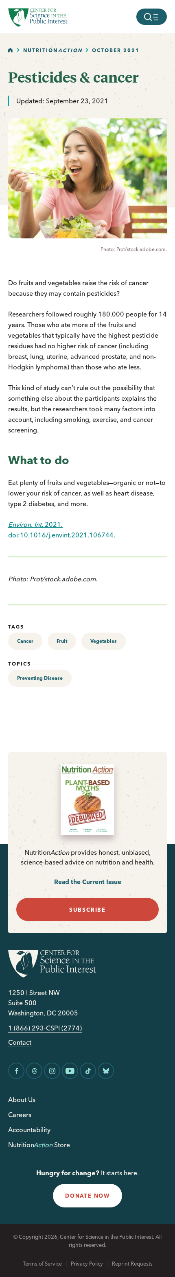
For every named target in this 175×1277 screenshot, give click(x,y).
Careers (19, 1115)
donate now (87, 1195)
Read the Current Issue (87, 881)
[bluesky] (106, 1071)
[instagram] (52, 1071)
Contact (19, 1042)
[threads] (34, 1071)
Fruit (62, 641)
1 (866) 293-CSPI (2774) (45, 1028)
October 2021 (116, 50)
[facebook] (16, 1071)
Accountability (29, 1130)
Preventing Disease (40, 678)
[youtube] (70, 1071)
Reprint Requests (132, 1263)
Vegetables (103, 641)
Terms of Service (42, 1263)
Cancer (25, 641)
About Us (21, 1100)
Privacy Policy (87, 1263)
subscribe (87, 909)
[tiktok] (88, 1071)
